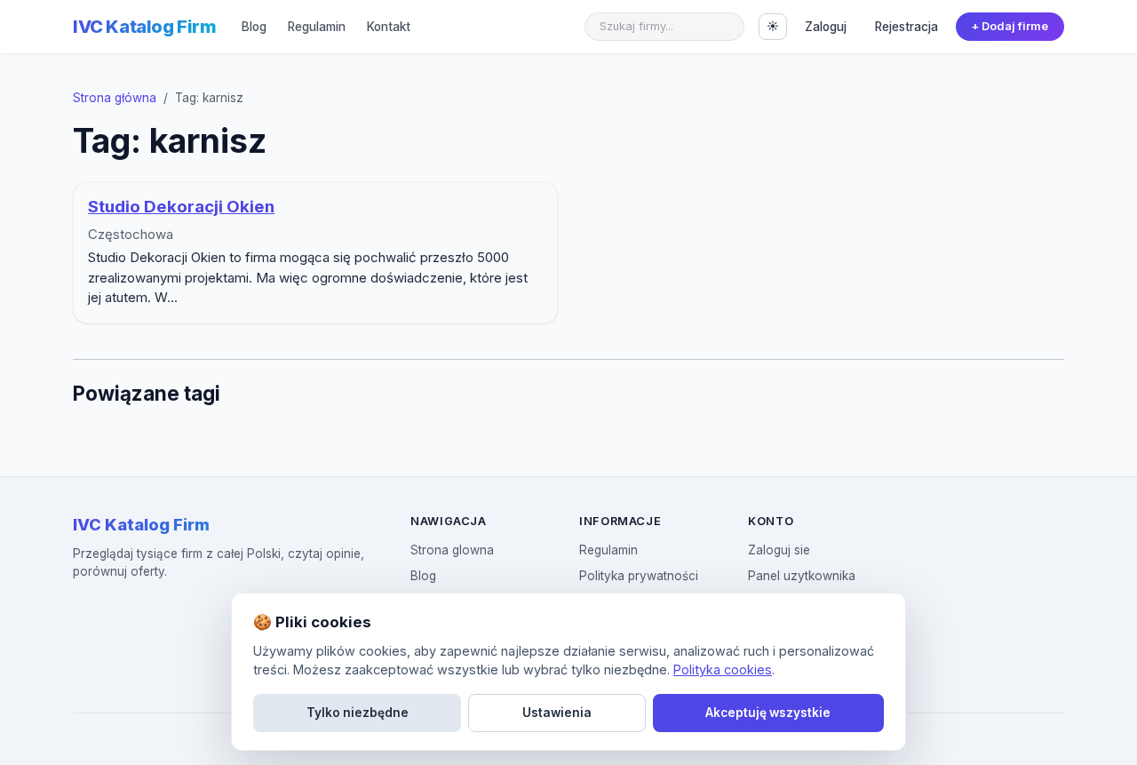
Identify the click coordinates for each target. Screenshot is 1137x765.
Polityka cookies (722, 669)
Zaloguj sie (779, 550)
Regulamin (317, 27)
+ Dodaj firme (1009, 26)
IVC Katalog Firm (145, 26)
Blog (254, 27)
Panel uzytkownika (801, 576)
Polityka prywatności (638, 576)
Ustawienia (557, 712)
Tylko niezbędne (357, 712)
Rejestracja (906, 27)
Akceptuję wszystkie (768, 712)
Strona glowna (452, 550)
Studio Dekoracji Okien (181, 206)
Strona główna (114, 98)
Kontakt (388, 27)
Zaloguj (826, 27)
